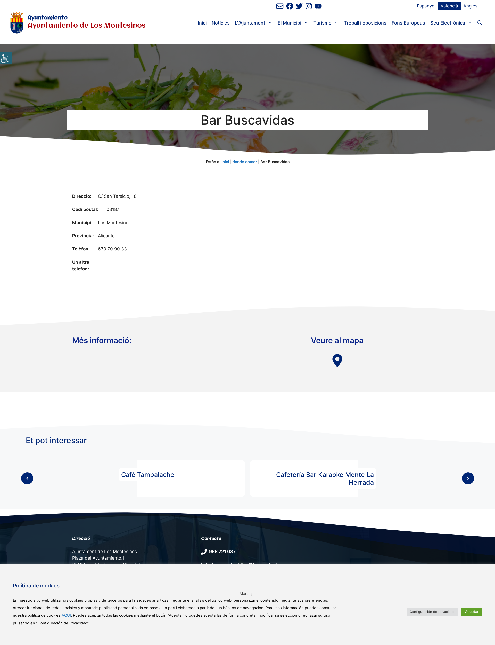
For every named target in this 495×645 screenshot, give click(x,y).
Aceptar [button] (471, 611)
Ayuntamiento (48, 18)
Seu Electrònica (447, 23)
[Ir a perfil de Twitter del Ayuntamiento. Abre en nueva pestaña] (299, 6)
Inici (202, 23)
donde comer (245, 161)
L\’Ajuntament (250, 23)
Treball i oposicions (365, 23)
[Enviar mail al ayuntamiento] (280, 6)
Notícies (221, 23)
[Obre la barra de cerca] (480, 23)
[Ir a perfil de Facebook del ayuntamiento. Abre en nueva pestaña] (289, 6)
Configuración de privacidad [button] (432, 612)
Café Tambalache (147, 474)
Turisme (323, 23)
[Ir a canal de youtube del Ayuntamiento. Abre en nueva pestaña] (318, 6)
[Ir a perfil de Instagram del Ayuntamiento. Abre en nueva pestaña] (309, 6)
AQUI (66, 615)
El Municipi (289, 23)
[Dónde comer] (337, 360)
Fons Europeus (408, 23)
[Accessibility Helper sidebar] (6, 58)
